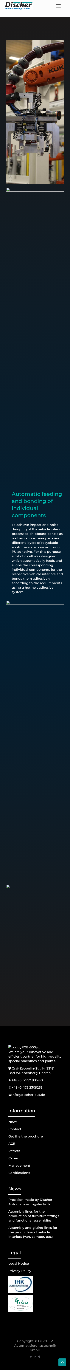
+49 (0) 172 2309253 (27, 1087)
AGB (11, 1144)
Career (13, 1158)
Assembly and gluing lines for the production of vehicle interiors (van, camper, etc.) (32, 1232)
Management (19, 1165)
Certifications (19, 1173)
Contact (14, 1129)
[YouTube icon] (31, 1356)
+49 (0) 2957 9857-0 (27, 1080)
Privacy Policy (19, 1271)
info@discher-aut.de (28, 1095)
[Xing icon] (39, 1356)
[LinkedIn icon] (35, 1356)
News (12, 1122)
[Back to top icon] (62, 1362)
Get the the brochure (25, 1136)
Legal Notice (18, 1263)
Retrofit (14, 1151)
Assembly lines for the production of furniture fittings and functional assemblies (33, 1216)
